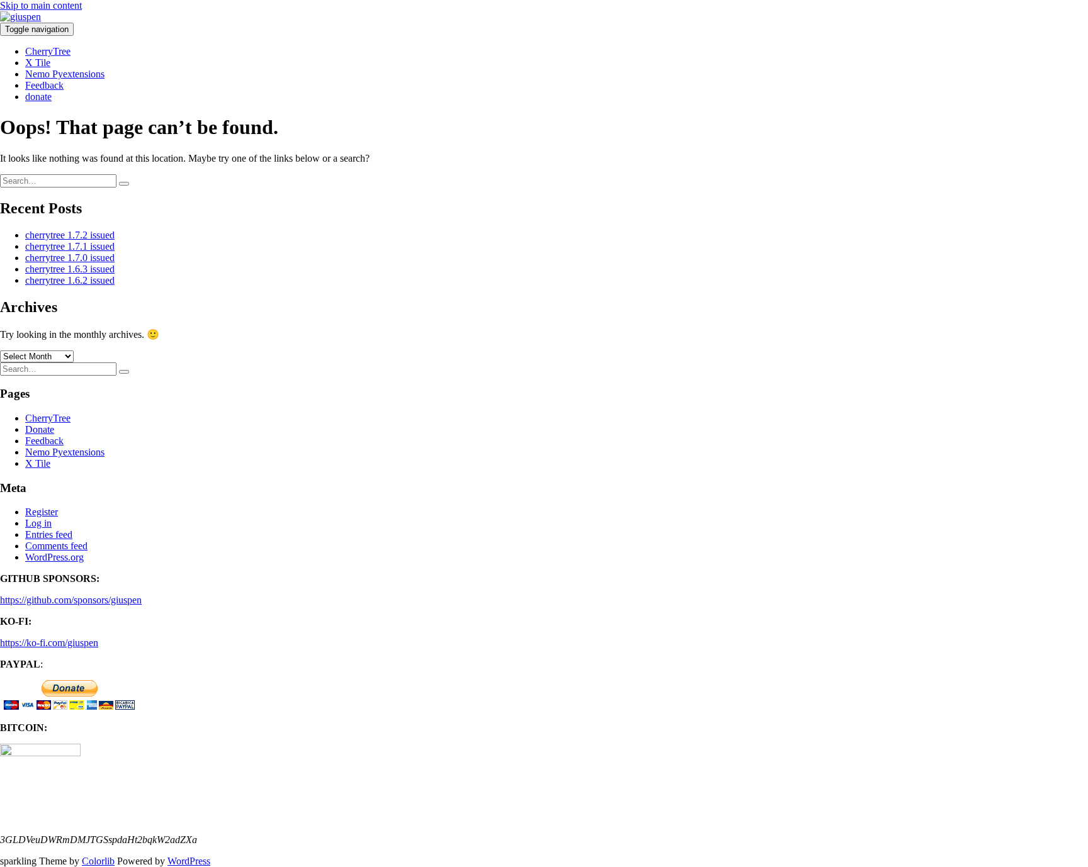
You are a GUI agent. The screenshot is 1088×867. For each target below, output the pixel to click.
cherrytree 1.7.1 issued (70, 246)
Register (41, 511)
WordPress (188, 861)
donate (38, 96)
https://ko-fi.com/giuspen (49, 642)
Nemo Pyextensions (65, 74)
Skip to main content (41, 5)
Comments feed (56, 545)
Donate (39, 429)
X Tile (37, 62)
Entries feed (48, 534)
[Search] (124, 184)
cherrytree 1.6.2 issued (70, 280)
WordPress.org (54, 557)
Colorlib (98, 861)
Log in (38, 523)
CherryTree (48, 51)
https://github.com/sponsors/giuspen (71, 600)
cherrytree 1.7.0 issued (70, 257)
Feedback (44, 85)
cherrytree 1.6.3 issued (70, 269)
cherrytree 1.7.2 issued (70, 235)
